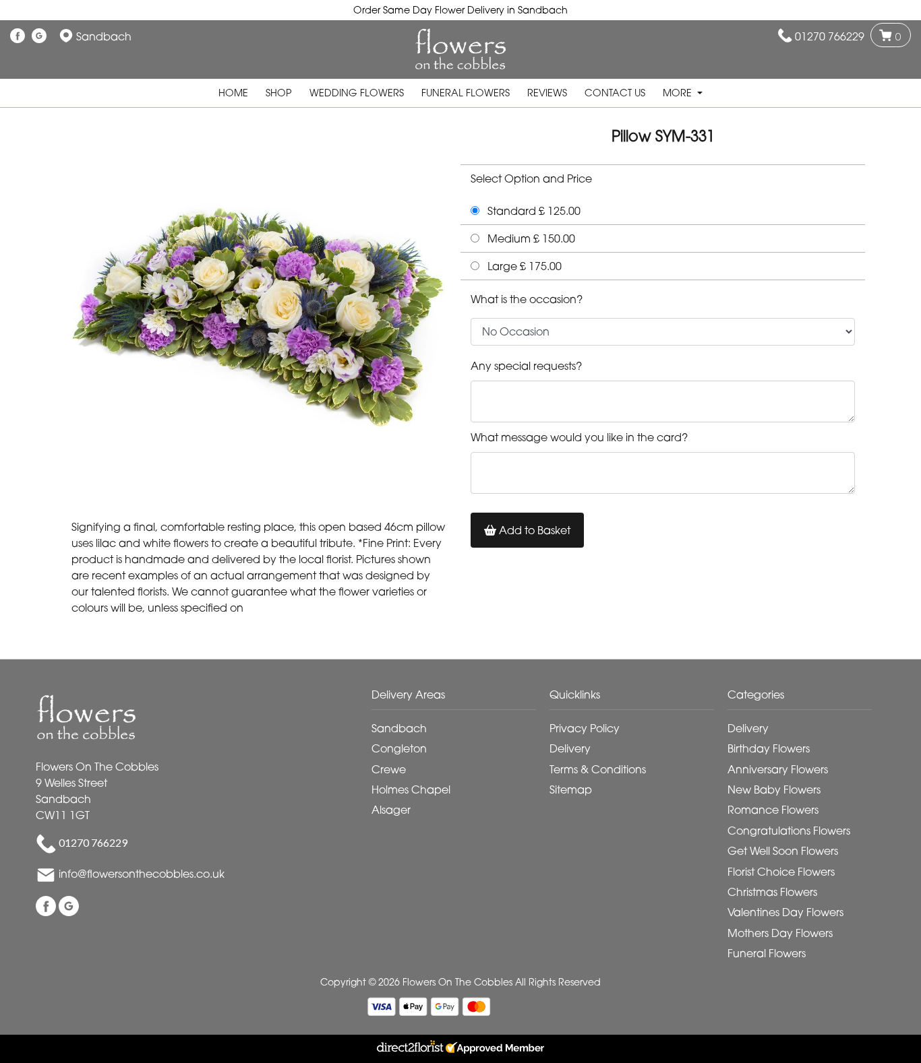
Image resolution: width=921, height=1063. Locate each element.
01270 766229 (829, 36)
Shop (279, 92)
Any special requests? (526, 366)
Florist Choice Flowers (781, 871)
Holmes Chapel (411, 789)
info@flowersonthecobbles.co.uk (142, 874)
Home (233, 92)
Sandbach (399, 728)
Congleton (399, 748)
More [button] (678, 92)
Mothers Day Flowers (780, 933)
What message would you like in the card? (579, 437)
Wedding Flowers (356, 92)
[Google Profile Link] (39, 36)
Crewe (389, 769)
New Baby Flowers (774, 789)
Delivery (570, 748)
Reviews (547, 92)
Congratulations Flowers (788, 830)
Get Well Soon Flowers (782, 851)
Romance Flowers (773, 809)
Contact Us (615, 92)
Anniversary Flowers (777, 769)
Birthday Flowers (768, 748)
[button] (460, 698)
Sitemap (570, 789)
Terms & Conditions (597, 769)
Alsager (391, 809)
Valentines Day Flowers (785, 912)
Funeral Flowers (465, 92)
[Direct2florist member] (460, 1049)
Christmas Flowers (772, 892)
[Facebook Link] (17, 36)
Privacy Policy (584, 728)
